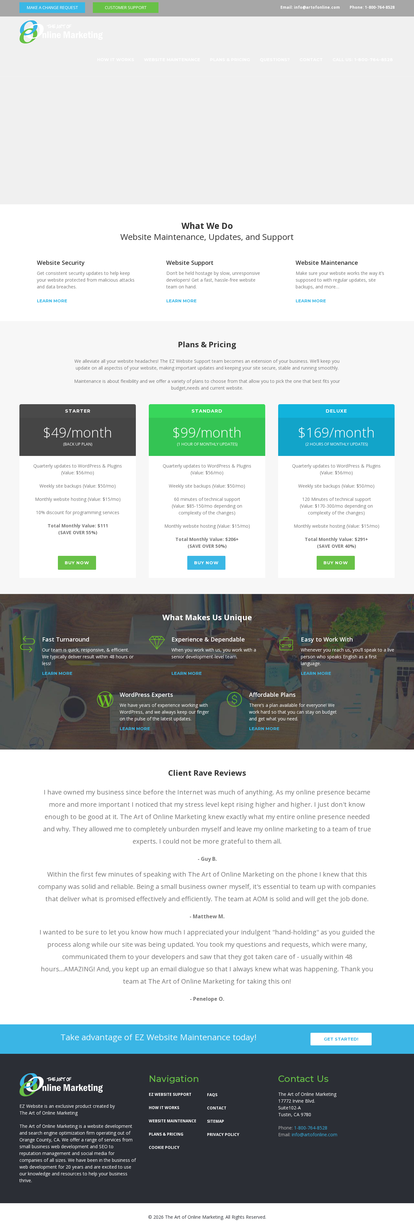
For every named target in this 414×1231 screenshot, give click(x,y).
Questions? (275, 59)
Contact (311, 59)
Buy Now (77, 562)
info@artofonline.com (317, 7)
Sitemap (215, 1121)
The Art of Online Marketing (48, 1113)
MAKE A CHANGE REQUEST (52, 7)
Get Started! (341, 1039)
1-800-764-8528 (380, 7)
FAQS (212, 1094)
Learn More (52, 301)
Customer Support (126, 7)
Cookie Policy (164, 1147)
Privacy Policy (223, 1134)
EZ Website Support (170, 1094)
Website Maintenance (172, 59)
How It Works (115, 59)
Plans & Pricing (230, 59)
